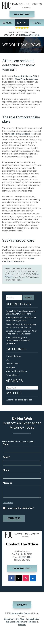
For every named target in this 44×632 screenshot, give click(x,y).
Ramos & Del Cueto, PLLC (25, 76)
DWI (8, 359)
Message (7, 482)
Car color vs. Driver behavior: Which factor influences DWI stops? (21, 332)
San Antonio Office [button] (22, 568)
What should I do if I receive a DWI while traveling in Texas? (21, 319)
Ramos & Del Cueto (21, 613)
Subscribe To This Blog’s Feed (19, 399)
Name (6, 444)
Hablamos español (30, 35)
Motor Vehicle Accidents (26, 79)
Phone (6, 470)
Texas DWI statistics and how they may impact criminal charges (21, 325)
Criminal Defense (13, 356)
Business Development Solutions (21, 621)
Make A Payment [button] (22, 14)
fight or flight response (22, 134)
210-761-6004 (25, 557)
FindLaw (22, 624)
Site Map (20, 619)
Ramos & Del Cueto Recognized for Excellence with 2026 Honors (21, 312)
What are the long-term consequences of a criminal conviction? (17, 340)
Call (38, 22)
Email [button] (23, 22)
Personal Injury (12, 375)
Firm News (10, 367)
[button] (7, 22)
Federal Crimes (12, 363)
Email (6, 457)
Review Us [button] (22, 605)
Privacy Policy (32, 619)
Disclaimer (8, 502)
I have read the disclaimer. (20, 508)
